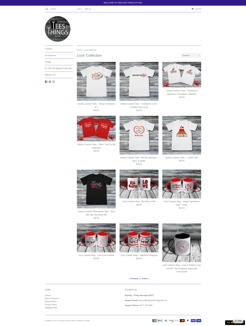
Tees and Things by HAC (66, 321)
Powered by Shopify (83, 321)
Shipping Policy (51, 308)
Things (48, 62)
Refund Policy (51, 301)
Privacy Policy (51, 304)
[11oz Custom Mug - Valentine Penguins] (139, 237)
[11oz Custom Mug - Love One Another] (96, 237)
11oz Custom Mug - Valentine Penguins (139, 255)
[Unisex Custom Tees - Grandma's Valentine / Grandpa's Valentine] (181, 75)
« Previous (133, 278)
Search (48, 295)
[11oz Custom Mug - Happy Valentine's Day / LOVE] (181, 184)
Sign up (88, 9)
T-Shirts (48, 49)
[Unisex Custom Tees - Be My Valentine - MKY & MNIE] (139, 135)
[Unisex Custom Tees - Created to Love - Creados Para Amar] (139, 81)
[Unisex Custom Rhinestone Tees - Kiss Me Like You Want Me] (96, 189)
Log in (79, 9)
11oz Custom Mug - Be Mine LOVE (139, 201)
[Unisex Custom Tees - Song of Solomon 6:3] (96, 81)
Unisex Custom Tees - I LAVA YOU (181, 157)
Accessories (50, 55)
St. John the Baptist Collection (58, 68)
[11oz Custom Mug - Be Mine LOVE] (139, 184)
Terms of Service (52, 298)
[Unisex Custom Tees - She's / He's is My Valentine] (96, 129)
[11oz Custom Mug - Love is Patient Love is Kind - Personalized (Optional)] (181, 242)
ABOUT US (50, 75)
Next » (146, 278)
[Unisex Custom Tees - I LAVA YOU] (181, 135)
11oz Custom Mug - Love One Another (96, 255)
